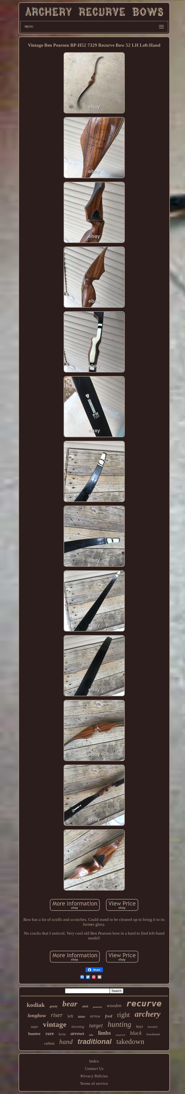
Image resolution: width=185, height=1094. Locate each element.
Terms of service (94, 1083)
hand (66, 1041)
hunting (119, 1024)
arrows (77, 1033)
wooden (114, 1005)
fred (108, 1016)
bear (69, 1003)
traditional (95, 1041)
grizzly (54, 1006)
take (91, 1035)
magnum (120, 1034)
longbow (37, 1015)
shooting (77, 1027)
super (34, 1027)
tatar (81, 1016)
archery (147, 1013)
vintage (54, 1024)
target (96, 1025)
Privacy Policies (94, 1076)
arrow (95, 1016)
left (70, 1016)
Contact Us (94, 1068)
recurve (144, 1003)
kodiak (36, 1005)
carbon (49, 1043)
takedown (130, 1041)
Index (94, 1061)
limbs (104, 1033)
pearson (97, 1006)
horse (62, 1034)
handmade (153, 1034)
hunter (34, 1033)
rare (50, 1033)
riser (57, 1014)
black (136, 1033)
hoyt (139, 1026)
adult (85, 1006)
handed (153, 1027)
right (123, 1014)
